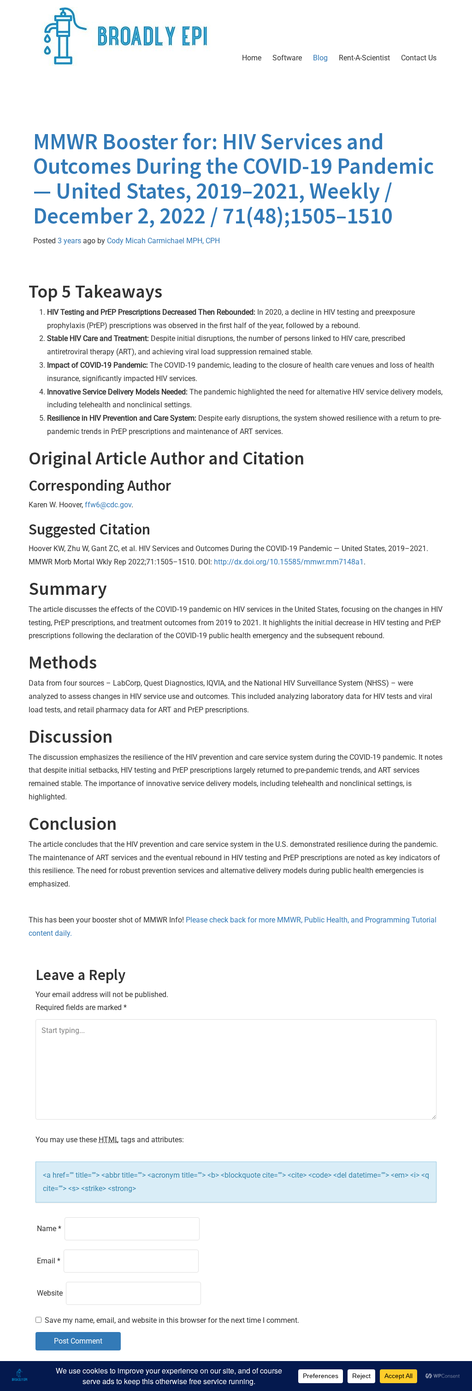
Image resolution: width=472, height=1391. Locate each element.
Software (287, 57)
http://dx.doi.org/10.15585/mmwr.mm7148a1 (289, 562)
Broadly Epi (87, 94)
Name (49, 1228)
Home (251, 57)
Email (48, 1260)
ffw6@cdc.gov (108, 504)
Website (50, 1293)
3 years (69, 240)
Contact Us (419, 57)
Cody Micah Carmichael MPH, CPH (163, 240)
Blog (320, 57)
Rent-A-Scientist (364, 57)
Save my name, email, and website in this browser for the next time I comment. (172, 1320)
